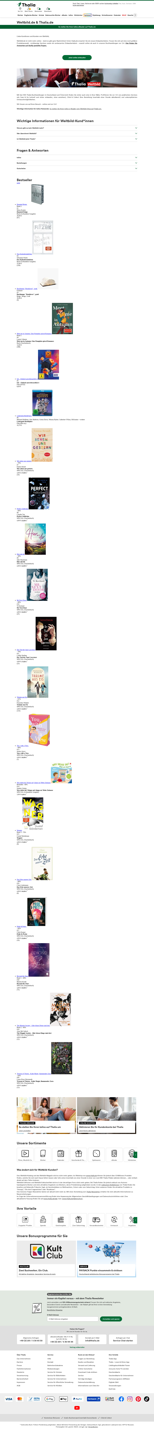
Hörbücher (132, 1155)
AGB (18, 1386)
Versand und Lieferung (86, 1365)
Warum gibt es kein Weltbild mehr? (30, 128)
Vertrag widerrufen (77, 1347)
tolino (19, 157)
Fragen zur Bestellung (86, 1359)
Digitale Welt (114, 1382)
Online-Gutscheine (85, 1369)
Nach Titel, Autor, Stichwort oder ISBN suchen (88, 3)
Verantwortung (22, 1375)
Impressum (21, 1382)
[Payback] (94, 1399)
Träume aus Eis (22, 697)
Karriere (20, 1362)
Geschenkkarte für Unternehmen (121, 1375)
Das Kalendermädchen (24, 254)
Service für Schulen (54, 1372)
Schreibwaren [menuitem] (107, 15)
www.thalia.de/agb (50, 1199)
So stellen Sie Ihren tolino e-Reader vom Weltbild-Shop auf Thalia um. (76, 109)
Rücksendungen (53, 1369)
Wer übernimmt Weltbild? (27, 133)
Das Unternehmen (23, 1359)
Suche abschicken (78, 5)
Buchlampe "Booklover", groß (27, 289)
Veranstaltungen (115, 1386)
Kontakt (50, 1362)
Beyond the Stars (22, 976)
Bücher (43, 1155)
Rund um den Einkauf (86, 1355)
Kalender (60, 1155)
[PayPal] (78, 1399)
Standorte (20, 1372)
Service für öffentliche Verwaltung (60, 1382)
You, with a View (23, 746)
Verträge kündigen (85, 1379)
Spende (43, 1220)
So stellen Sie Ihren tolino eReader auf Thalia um (77, 27)
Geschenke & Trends (78, 1155)
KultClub (112, 1389)
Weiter (135, 15)
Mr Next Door (22, 600)
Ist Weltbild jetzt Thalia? (26, 139)
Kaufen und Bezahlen (86, 1362)
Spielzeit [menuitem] (87, 15)
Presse (19, 1365)
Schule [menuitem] (41, 15)
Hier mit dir (21, 554)
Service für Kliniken (54, 1386)
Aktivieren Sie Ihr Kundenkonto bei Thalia (106, 1115)
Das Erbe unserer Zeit (24, 879)
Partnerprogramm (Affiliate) (119, 1379)
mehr (18, 183)
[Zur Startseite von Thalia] (27, 4)
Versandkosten (93, 1427)
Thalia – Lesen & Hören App (119, 1362)
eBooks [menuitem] (64, 15)
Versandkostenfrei (96, 1220)
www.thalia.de (91, 1175)
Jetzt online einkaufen (77, 57)
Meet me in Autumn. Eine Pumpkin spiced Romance (34, 334)
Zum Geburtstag (78, 1220)
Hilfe (49, 1359)
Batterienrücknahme (55, 1365)
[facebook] (121, 1399)
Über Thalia (21, 1355)
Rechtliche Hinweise (54, 1310)
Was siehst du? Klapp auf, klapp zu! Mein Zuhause (34, 783)
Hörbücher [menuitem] (78, 15)
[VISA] (9, 1399)
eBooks (114, 1155)
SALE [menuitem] (124, 15)
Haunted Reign (22, 204)
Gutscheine (21, 168)
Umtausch (114, 1220)
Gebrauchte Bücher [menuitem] (52, 15)
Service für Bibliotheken (56, 1375)
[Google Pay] (50, 1399)
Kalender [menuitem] (117, 15)
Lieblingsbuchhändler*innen (119, 1365)
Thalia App (113, 1359)
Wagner (19, 830)
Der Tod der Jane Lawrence (26, 650)
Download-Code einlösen (87, 1372)
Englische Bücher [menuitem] (31, 15)
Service (50, 1355)
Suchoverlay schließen (111, 3)
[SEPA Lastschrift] (34, 1399)
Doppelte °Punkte (25, 1220)
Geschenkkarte (114, 1372)
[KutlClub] (110, 1399)
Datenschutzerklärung (86, 1382)
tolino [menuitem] (71, 15)
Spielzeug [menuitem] (96, 15)
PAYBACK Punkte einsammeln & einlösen (106, 1259)
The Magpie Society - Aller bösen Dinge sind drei (33, 1025)
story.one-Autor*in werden (119, 1369)
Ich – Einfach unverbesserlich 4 (27, 379)
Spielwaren (96, 1155)
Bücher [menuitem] (20, 15)
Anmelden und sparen (111, 1319)
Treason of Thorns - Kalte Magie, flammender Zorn (34, 1074)
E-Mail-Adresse (53, 1315)
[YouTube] (77, 1408)
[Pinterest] (138, 1399)
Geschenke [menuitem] (131, 15)
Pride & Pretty (22, 926)
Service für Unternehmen (56, 1379)
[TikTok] (146, 1399)
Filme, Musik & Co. (25, 1155)
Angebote (132, 1220)
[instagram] (130, 1399)
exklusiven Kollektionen (110, 1185)
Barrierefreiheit (22, 1379)
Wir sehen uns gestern (24, 461)
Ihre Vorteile (113, 1355)
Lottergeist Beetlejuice (24, 416)
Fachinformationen (24, 1369)
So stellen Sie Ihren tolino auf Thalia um (46, 1115)
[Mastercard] (20, 1399)
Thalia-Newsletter (93, 1192)
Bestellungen (22, 163)
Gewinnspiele (60, 1220)
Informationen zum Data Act (88, 1386)
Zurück (19, 1155)
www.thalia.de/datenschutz (72, 1199)
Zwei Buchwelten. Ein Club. (46, 1259)
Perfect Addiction (23, 509)
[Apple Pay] (63, 1399)
